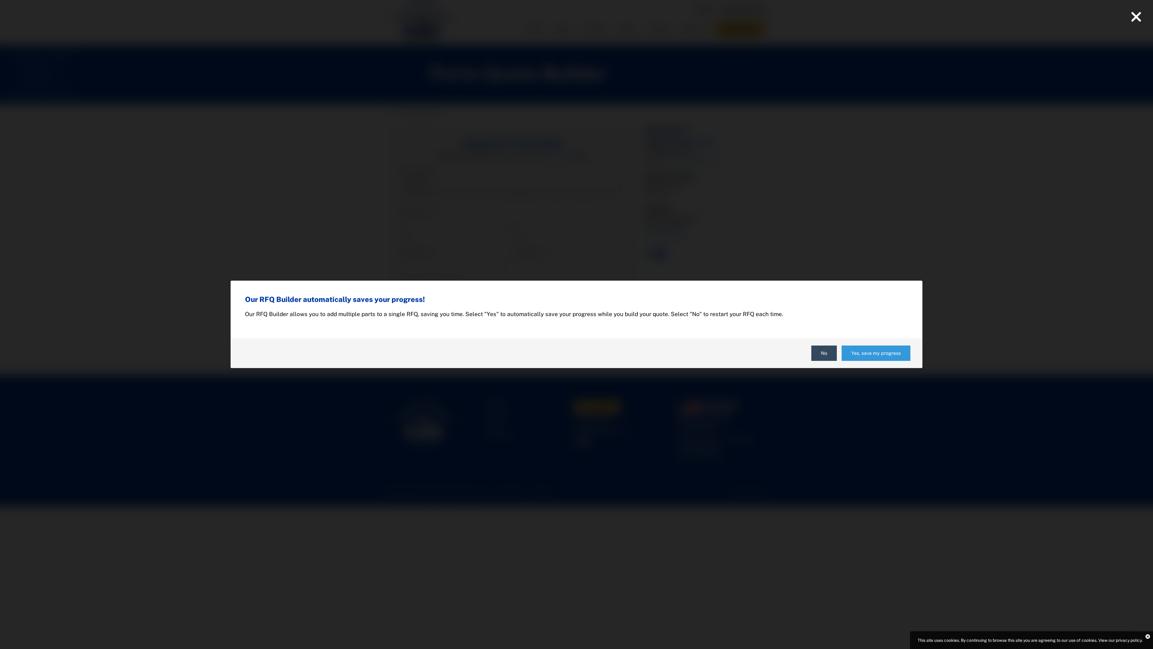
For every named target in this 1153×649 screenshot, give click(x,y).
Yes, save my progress (876, 353)
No (824, 353)
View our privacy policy (1120, 640)
